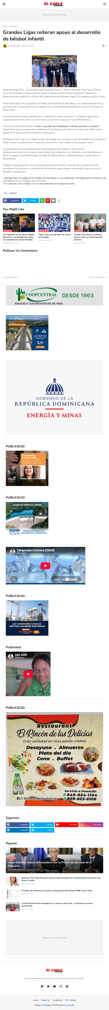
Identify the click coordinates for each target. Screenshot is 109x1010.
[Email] (53, 200)
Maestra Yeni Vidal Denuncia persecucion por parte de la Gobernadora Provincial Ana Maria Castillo (61, 879)
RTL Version (70, 1000)
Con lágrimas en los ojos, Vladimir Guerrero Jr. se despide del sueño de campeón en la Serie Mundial (18, 237)
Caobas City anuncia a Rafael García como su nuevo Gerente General (88, 237)
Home (35, 1000)
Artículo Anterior (11, 277)
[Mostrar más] (58, 200)
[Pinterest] (47, 200)
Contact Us (57, 1000)
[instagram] (60, 986)
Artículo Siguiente (97, 277)
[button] (4, 4)
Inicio (5, 26)
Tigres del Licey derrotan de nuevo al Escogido (54, 235)
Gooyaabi (70, 1005)
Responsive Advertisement (54, 14)
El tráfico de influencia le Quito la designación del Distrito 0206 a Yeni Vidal (57, 890)
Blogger (47, 1005)
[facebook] (42, 986)
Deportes (14, 26)
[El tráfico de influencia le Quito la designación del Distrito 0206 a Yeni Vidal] (13, 894)
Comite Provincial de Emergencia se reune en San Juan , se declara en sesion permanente (57, 904)
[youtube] (54, 986)
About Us (45, 1000)
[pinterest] (67, 986)
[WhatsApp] (42, 200)
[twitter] (48, 986)
